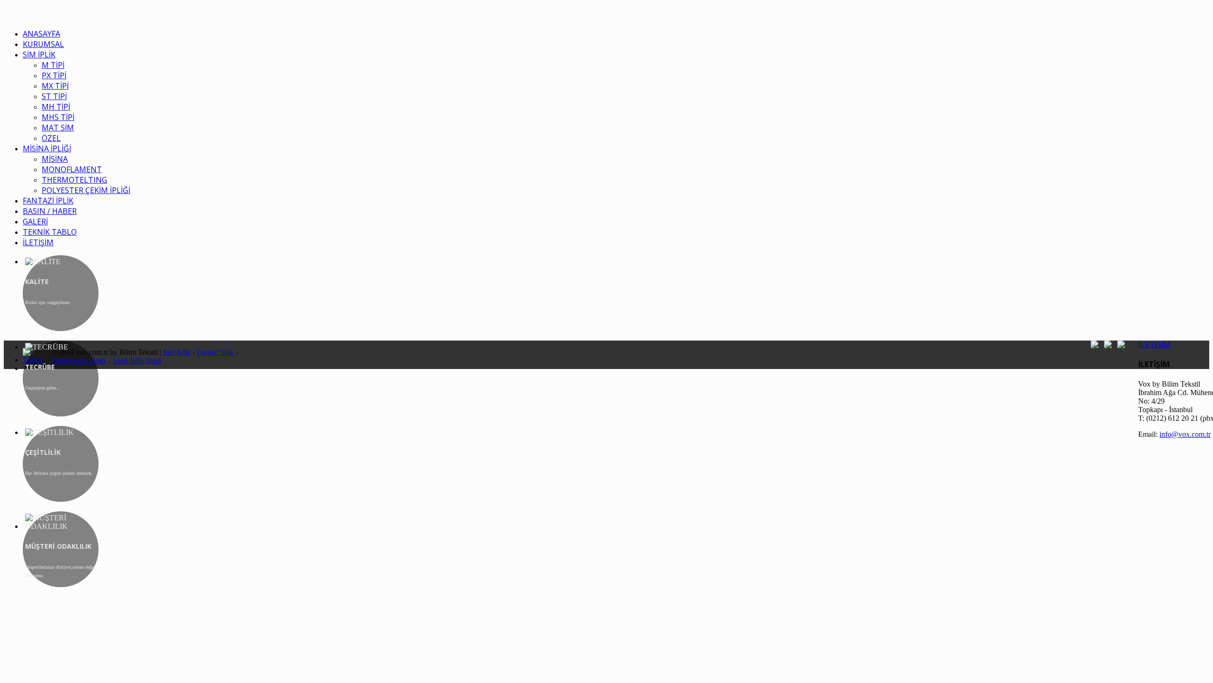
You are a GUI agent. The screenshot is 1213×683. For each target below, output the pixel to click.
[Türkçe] (37, 360)
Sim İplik (176, 352)
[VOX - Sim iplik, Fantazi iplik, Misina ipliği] (6, 16)
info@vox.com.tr (1185, 434)
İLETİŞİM (1154, 345)
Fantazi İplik (215, 352)
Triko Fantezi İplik (79, 361)
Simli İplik (128, 361)
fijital (153, 361)
